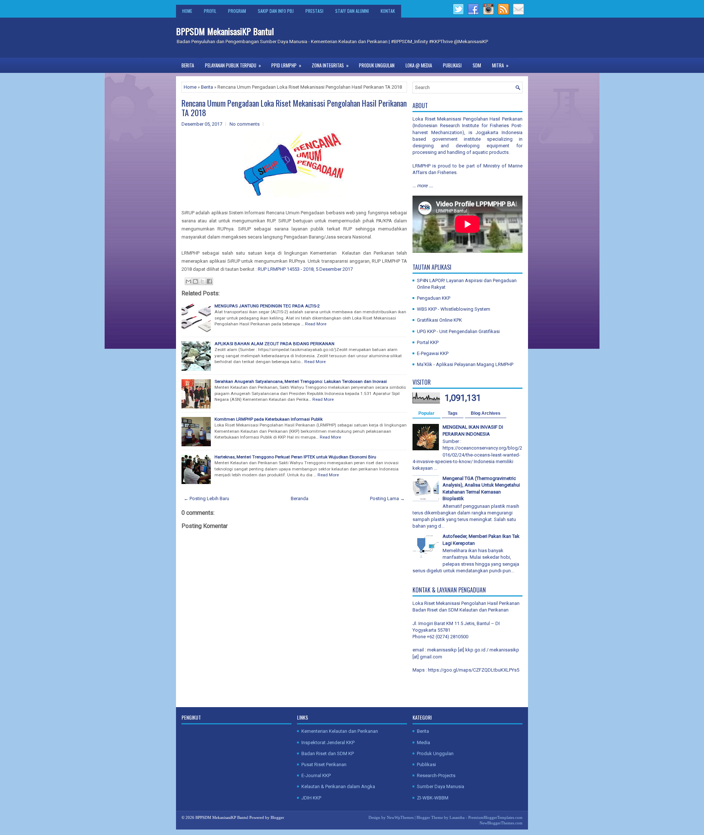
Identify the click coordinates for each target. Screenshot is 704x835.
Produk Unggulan (377, 65)
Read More (315, 323)
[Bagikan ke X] (202, 281)
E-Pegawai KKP (432, 353)
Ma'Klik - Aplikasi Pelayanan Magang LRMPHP (465, 364)
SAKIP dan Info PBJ (276, 11)
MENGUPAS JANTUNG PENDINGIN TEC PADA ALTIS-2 (267, 305)
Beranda (299, 498)
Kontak (388, 11)
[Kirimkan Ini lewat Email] (188, 281)
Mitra (500, 65)
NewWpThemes (400, 817)
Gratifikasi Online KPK (439, 320)
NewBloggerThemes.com (501, 823)
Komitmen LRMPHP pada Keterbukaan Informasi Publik (268, 419)
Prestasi (314, 11)
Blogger (277, 817)
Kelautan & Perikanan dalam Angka (338, 786)
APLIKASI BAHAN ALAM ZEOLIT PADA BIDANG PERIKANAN (274, 343)
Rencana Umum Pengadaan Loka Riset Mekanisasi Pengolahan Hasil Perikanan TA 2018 (294, 107)
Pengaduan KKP (433, 298)
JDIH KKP (311, 798)
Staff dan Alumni (352, 11)
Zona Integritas (330, 65)
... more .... (422, 185)
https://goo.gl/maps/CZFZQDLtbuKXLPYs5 (473, 670)
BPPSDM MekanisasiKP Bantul (225, 31)
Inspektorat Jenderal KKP (328, 742)
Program (237, 11)
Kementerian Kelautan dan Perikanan (339, 731)
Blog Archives (485, 413)
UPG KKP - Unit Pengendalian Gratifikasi (458, 331)
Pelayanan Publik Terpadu (233, 65)
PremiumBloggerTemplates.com (495, 817)
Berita (188, 65)
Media (423, 742)
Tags (453, 413)
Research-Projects (436, 775)
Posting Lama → (387, 498)
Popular (426, 413)
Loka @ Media (419, 65)
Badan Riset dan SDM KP (327, 753)
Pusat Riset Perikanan (323, 764)
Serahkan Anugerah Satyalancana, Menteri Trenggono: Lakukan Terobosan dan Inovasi (300, 381)
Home (187, 11)
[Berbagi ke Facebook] (209, 281)
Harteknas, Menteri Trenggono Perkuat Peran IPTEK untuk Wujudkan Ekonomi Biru (295, 456)
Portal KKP (428, 342)
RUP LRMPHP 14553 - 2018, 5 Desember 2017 (306, 269)
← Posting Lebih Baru (206, 498)
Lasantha (457, 817)
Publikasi (452, 65)
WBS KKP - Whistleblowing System (453, 309)
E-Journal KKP (316, 775)
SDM (477, 65)
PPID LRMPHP (286, 65)
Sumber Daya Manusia (440, 786)
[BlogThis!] (195, 281)
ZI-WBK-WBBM (432, 798)
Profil (210, 11)
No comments (245, 124)
